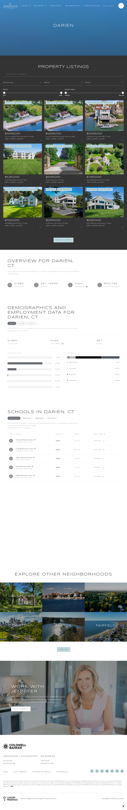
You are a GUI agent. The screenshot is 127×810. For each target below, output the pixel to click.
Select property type (8, 82)
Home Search (55, 6)
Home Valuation (92, 6)
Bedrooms (87, 82)
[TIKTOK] (112, 771)
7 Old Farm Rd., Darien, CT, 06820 (24, 442)
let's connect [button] (20, 709)
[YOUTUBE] (107, 771)
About (25, 6)
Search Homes (63, 240)
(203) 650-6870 (108, 6)
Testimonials (62, 772)
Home (5, 772)
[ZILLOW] (122, 771)
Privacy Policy (119, 798)
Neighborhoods (73, 6)
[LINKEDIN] (102, 771)
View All (63, 649)
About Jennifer (20, 772)
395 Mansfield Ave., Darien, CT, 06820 (24, 450)
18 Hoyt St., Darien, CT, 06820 (23, 459)
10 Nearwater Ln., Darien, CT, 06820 (24, 477)
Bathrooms (47, 82)
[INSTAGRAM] (97, 771)
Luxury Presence (50, 798)
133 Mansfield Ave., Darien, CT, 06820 (24, 468)
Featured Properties (41, 772)
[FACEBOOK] (92, 771)
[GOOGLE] (117, 771)
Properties (39, 6)
